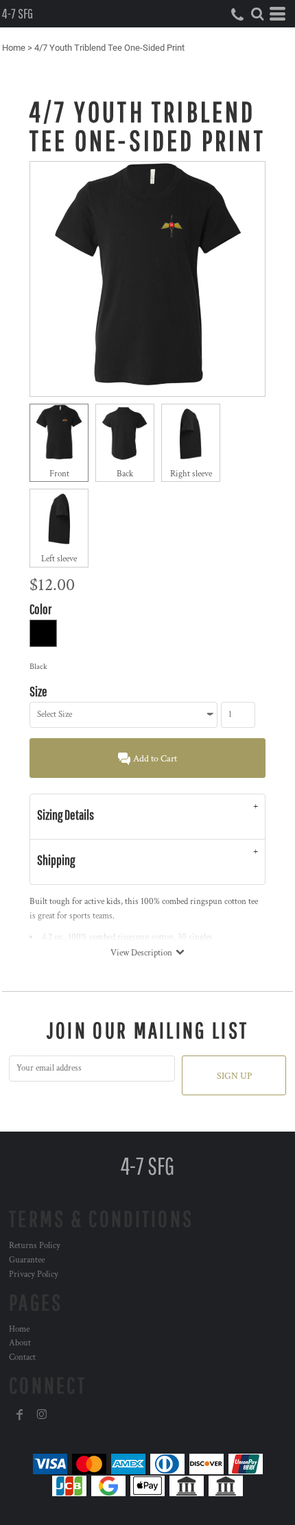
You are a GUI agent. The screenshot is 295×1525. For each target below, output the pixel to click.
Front (59, 474)
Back (125, 474)
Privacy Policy (33, 1274)
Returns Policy (34, 1246)
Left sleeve (59, 559)
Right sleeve (191, 474)
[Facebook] (20, 1414)
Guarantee (27, 1260)
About (20, 1343)
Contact (22, 1357)
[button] (257, 14)
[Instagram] (41, 1414)
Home (13, 47)
